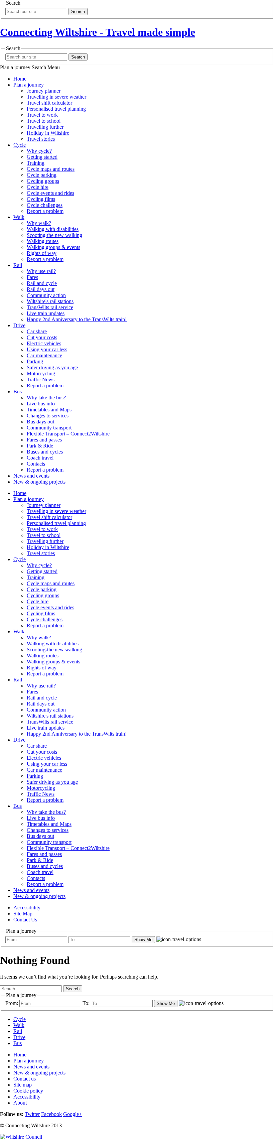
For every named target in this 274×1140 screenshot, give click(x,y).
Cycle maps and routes (51, 169)
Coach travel (40, 458)
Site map (22, 1085)
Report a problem (45, 211)
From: (11, 1003)
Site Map (22, 913)
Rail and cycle (42, 283)
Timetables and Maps (49, 409)
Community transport (49, 427)
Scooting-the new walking (54, 235)
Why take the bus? (46, 397)
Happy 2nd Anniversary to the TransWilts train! (77, 319)
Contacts (36, 464)
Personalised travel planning (56, 109)
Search (78, 11)
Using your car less (47, 349)
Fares (32, 277)
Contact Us (25, 919)
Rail (17, 265)
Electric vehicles (44, 343)
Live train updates (45, 313)
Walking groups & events (53, 247)
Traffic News (40, 379)
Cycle (19, 145)
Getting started (42, 157)
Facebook (51, 1114)
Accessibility (26, 907)
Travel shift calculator (49, 103)
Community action (46, 295)
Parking (35, 361)
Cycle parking (41, 175)
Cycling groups (43, 181)
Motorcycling (41, 373)
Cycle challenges (44, 205)
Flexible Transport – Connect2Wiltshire (68, 433)
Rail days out (40, 289)
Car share (37, 331)
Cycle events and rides (50, 193)
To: (86, 1003)
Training (35, 163)
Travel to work (42, 115)
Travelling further (45, 127)
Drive (19, 325)
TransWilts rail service (50, 307)
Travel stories (41, 139)
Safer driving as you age (52, 367)
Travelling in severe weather (56, 97)
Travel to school (43, 121)
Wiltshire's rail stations (50, 301)
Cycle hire (37, 187)
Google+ (72, 1114)
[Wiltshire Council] (21, 1137)
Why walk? (39, 223)
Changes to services (47, 415)
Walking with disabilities (53, 229)
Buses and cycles (45, 452)
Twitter (32, 1114)
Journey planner (43, 91)
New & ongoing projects (39, 482)
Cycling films (41, 199)
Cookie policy (28, 1091)
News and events (31, 476)
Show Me (143, 939)
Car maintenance (44, 355)
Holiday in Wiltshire (48, 133)
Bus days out (40, 421)
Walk (18, 217)
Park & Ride (40, 446)
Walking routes (42, 241)
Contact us (24, 1079)
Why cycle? (39, 151)
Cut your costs (42, 337)
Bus (17, 391)
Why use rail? (41, 271)
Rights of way (41, 253)
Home (19, 79)
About (20, 1103)
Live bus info (41, 403)
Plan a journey (28, 85)
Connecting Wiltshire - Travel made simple (97, 32)
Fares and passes (44, 439)
